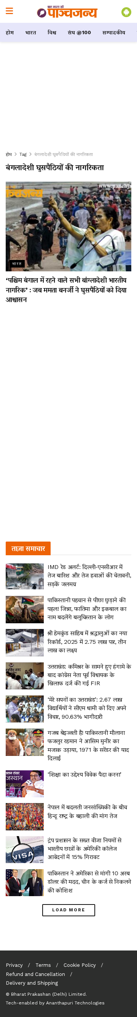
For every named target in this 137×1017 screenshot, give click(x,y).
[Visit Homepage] (67, 11)
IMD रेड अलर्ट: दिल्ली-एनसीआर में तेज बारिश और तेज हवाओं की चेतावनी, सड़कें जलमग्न (89, 575)
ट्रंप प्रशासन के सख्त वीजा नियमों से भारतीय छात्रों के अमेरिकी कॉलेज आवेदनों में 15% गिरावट (84, 848)
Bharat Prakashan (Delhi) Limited (48, 994)
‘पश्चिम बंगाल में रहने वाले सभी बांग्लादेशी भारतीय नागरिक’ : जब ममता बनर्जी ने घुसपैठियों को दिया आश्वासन (66, 289)
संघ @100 (79, 32)
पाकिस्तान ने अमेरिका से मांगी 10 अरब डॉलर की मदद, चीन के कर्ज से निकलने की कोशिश (89, 882)
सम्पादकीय (113, 32)
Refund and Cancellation (35, 974)
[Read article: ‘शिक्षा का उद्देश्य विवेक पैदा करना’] (25, 784)
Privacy (14, 965)
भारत (30, 32)
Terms (43, 965)
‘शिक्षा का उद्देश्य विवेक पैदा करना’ (84, 774)
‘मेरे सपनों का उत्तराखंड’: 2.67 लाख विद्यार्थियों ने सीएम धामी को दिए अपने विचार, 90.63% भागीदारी (87, 708)
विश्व (52, 32)
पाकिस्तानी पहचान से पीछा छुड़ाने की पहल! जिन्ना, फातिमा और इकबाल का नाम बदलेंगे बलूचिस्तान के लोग (87, 608)
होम (10, 32)
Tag (23, 154)
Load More (68, 910)
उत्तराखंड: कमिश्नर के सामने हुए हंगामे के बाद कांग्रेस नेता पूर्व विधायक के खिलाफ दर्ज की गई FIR (89, 675)
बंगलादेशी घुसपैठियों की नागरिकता (63, 154)
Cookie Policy (80, 965)
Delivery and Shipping (32, 983)
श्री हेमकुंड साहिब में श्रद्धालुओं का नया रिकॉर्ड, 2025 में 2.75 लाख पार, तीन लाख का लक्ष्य (87, 641)
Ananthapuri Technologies (75, 1003)
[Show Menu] (9, 11)
